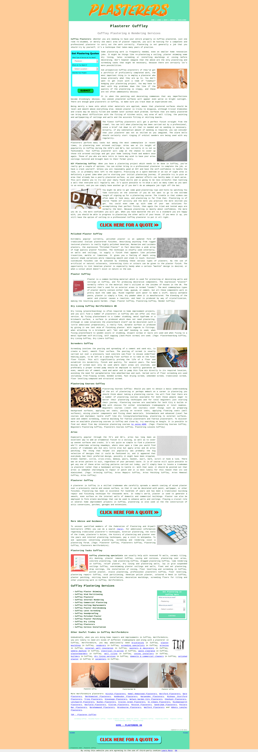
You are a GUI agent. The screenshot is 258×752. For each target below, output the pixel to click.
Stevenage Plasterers (116, 699)
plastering (124, 89)
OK (176, 751)
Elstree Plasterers (119, 705)
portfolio (109, 73)
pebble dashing (78, 651)
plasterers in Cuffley (107, 102)
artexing (164, 645)
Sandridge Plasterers (165, 705)
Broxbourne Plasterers (129, 707)
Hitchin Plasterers (116, 694)
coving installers (144, 654)
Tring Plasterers (93, 699)
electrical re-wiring (112, 651)
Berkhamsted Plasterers (98, 697)
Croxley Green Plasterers (131, 702)
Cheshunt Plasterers (175, 699)
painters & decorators (142, 648)
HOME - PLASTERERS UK (129, 725)
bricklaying (138, 643)
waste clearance (146, 651)
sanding (150, 130)
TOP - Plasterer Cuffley (83, 715)
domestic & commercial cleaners (147, 656)
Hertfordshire (116, 580)
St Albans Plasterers (159, 702)
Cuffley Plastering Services (92, 585)
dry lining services (104, 656)
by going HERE (138, 424)
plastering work (115, 52)
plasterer (91, 45)
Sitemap (72, 732)
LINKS (159, 20)
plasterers (97, 694)
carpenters (100, 659)
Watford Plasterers (154, 707)
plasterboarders (79, 654)
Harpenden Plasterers (152, 697)
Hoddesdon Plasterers (125, 697)
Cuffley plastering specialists (106, 556)
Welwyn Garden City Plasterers (146, 699)
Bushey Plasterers (106, 702)
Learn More (167, 751)
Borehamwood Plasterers (102, 707)
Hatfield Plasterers (95, 705)
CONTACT (173, 20)
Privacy (185, 732)
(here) (120, 529)
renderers (101, 645)
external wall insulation (99, 648)
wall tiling (110, 654)
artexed (106, 145)
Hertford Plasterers (169, 694)
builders (75, 656)
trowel (105, 125)
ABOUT (166, 20)
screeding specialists (133, 645)
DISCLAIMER (182, 20)
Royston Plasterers (141, 705)
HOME (152, 20)
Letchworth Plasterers (82, 702)
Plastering (142, 45)
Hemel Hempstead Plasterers (142, 694)
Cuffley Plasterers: (81, 39)
